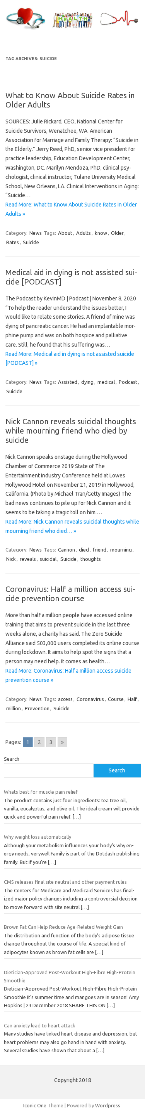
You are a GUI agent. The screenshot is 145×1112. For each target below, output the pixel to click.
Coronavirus (90, 699)
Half (132, 699)
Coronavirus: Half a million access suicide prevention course (70, 594)
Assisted (67, 382)
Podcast (128, 382)
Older (117, 233)
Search (11, 759)
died (84, 549)
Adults (83, 233)
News (35, 233)
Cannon (66, 549)
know (101, 233)
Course (116, 699)
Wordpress (107, 1105)
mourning (121, 549)
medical (106, 382)
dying (87, 382)
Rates (12, 242)
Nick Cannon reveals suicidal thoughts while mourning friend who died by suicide (70, 430)
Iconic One (34, 1105)
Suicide (31, 242)
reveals (28, 559)
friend (99, 549)
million (13, 708)
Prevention (37, 708)
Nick (11, 559)
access (65, 699)
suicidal (48, 559)
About (65, 233)
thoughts (90, 559)
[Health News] (72, 30)
